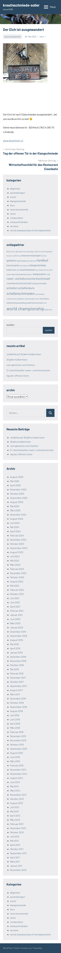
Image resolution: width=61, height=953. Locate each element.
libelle (41, 270)
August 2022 (16, 581)
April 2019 (15, 648)
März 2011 (15, 861)
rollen (48, 274)
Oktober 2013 (17, 798)
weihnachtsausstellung (17, 302)
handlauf (42, 260)
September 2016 (18, 706)
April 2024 (15, 531)
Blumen (37, 252)
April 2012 (15, 844)
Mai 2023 (14, 560)
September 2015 (18, 748)
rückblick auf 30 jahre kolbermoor (24, 354)
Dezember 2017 (18, 677)
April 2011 (15, 857)
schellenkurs (26, 288)
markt (9, 274)
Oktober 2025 (17, 493)
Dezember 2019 (18, 631)
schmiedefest (40, 294)
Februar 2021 (17, 610)
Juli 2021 (14, 598)
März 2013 (15, 819)
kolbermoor (11, 269)
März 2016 (15, 727)
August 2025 (16, 502)
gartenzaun (22, 260)
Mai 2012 (14, 840)
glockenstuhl (31, 261)
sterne (37, 299)
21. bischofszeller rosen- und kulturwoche (28, 370)
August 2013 (16, 803)
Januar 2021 (16, 614)
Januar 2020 (16, 627)
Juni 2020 (15, 619)
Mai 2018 (14, 669)
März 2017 (15, 694)
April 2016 (15, 723)
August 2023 (16, 552)
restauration (16, 217)
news (13, 213)
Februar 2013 (16, 823)
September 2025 (18, 497)
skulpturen (21, 299)
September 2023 (18, 548)
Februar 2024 (17, 535)
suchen (10, 324)
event (13, 196)
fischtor (44, 256)
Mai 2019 (14, 644)
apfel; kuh (22, 252)
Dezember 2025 (18, 489)
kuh (18, 270)
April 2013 (15, 815)
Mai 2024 (14, 527)
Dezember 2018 (18, 656)
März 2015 (15, 761)
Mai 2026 (14, 481)
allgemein (15, 188)
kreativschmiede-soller (21, 5)
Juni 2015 (15, 757)
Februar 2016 (16, 732)
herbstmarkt (13, 265)
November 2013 (18, 794)
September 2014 (18, 773)
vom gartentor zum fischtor (21, 364)
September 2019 (18, 635)
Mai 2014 (14, 786)
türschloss (44, 298)
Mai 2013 (14, 811)
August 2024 (16, 518)
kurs (12, 205)
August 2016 (16, 711)
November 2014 (18, 769)
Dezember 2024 (18, 514)
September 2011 (18, 853)
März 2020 (15, 623)
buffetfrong (17, 256)
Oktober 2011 (16, 849)
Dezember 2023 (18, 539)
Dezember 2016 (18, 698)
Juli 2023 (15, 556)
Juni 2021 (15, 602)
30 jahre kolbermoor (17, 359)
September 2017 (18, 686)
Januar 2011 (16, 865)
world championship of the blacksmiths (30, 230)
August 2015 (16, 752)
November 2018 (18, 660)
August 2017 (16, 690)
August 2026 (16, 476)
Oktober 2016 (17, 702)
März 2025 (15, 510)
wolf (45, 303)
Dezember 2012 (18, 828)
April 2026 (15, 485)
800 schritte (11, 252)
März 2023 (15, 564)
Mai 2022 (14, 585)
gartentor (12, 260)
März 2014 (15, 790)
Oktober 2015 (17, 744)
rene (42, 36)
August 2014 (16, 777)
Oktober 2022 (17, 577)
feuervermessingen (31, 255)
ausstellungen (17, 192)
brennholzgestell (46, 252)
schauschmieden (19, 222)
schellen (12, 288)
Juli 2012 (14, 836)
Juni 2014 (15, 782)
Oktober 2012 (17, 832)
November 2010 (18, 869)
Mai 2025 (14, 506)
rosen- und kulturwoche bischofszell (28, 278)
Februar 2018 (16, 673)
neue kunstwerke (12, 36)
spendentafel (29, 299)
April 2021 (15, 606)
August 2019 (16, 640)
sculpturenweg (12, 299)
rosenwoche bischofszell (19, 283)
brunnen (9, 256)
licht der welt (47, 270)
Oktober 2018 (17, 665)
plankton (29, 274)
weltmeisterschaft (35, 302)
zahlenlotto (48, 310)
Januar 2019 (16, 652)
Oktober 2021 (17, 594)
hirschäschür (24, 266)
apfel (17, 252)
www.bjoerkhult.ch (13, 140)
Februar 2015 (16, 765)
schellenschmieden (20, 293)
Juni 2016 (15, 719)
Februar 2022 (17, 589)
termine (14, 226)
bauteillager (30, 252)
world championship (25, 308)
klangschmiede (18, 201)
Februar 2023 (17, 568)
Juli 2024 (15, 522)
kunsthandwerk (27, 269)
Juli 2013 (14, 807)
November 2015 (18, 740)
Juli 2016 (14, 715)
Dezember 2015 (18, 736)
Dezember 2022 (18, 573)
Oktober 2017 (17, 681)
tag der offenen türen (18, 375)
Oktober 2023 (17, 543)
